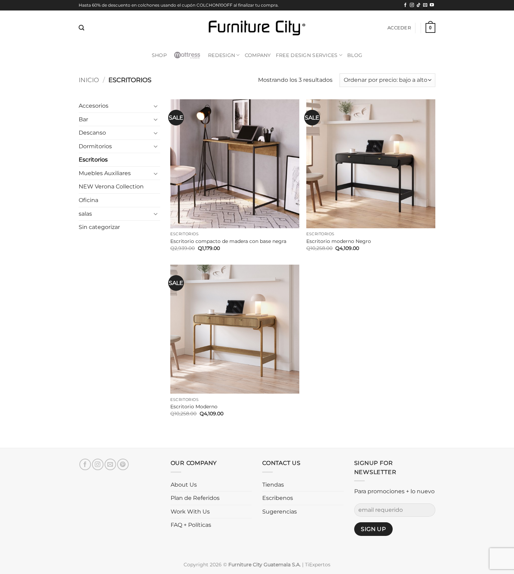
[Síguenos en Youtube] (432, 5)
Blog (354, 55)
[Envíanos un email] (425, 5)
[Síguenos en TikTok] (418, 5)
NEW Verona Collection (111, 186)
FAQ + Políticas (191, 525)
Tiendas (273, 484)
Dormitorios (95, 146)
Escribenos (277, 498)
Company (258, 55)
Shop (159, 55)
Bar (83, 119)
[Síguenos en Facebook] (405, 5)
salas (85, 213)
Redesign (221, 55)
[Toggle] (156, 106)
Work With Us (190, 511)
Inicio (89, 80)
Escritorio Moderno (193, 406)
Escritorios (93, 159)
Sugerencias (279, 511)
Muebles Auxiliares (105, 173)
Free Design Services (307, 55)
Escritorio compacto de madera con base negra (228, 241)
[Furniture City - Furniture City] (257, 28)
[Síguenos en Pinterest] (123, 464)
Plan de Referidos (195, 498)
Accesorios (93, 105)
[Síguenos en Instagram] (412, 5)
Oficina (88, 200)
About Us (184, 484)
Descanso (92, 132)
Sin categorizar (99, 227)
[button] (81, 28)
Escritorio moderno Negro (338, 241)
